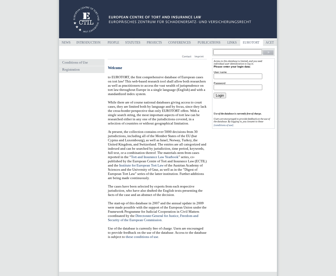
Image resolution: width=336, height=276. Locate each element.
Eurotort (251, 42)
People (113, 42)
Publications (209, 42)
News (66, 42)
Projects (154, 42)
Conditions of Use (75, 62)
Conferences (179, 42)
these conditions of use (142, 237)
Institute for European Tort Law (141, 165)
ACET (270, 42)
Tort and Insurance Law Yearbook (154, 157)
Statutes (132, 42)
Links (232, 42)
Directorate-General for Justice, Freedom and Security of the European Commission (153, 218)
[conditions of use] (223, 125)
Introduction (88, 42)
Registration (71, 69)
